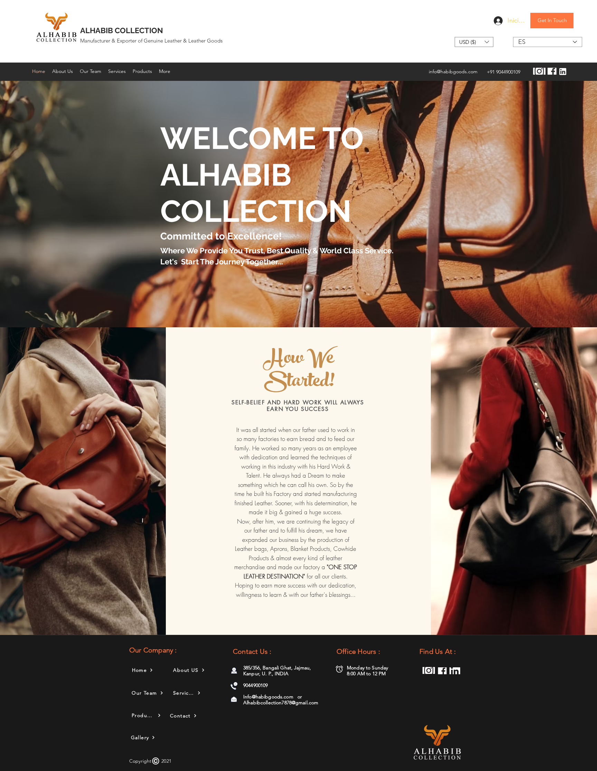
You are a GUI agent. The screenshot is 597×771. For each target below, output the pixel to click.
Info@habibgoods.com (268, 697)
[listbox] (474, 42)
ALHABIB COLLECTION (121, 30)
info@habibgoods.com (453, 71)
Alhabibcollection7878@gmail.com (280, 702)
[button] (474, 42)
